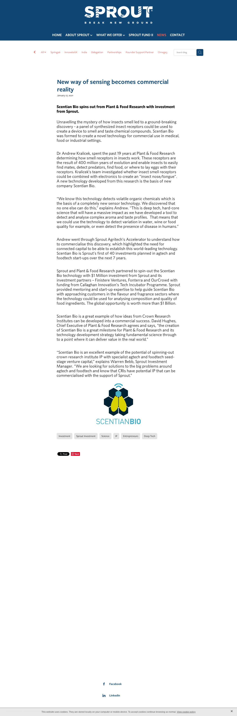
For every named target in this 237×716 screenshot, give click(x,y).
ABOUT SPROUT (77, 35)
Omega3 (162, 52)
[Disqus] (118, 503)
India (84, 52)
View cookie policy (186, 712)
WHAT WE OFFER (109, 35)
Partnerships (114, 52)
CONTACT (177, 35)
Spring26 (55, 52)
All (42, 52)
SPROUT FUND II (141, 35)
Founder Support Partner (140, 52)
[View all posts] (35, 53)
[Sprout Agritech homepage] (118, 15)
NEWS (161, 35)
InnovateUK (71, 52)
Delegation (97, 52)
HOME (57, 35)
